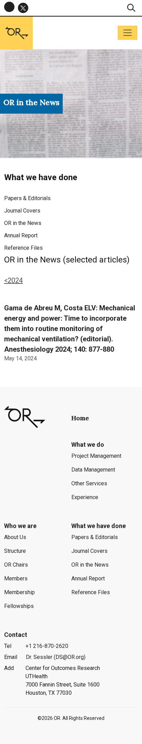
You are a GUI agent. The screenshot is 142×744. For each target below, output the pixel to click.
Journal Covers (22, 210)
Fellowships (19, 606)
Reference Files (23, 248)
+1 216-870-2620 (47, 646)
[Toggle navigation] (127, 33)
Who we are (20, 525)
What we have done (98, 525)
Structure (15, 551)
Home (80, 418)
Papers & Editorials (27, 198)
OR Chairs (16, 564)
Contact (15, 634)
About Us (15, 537)
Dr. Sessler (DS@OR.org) (55, 657)
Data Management (93, 469)
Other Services (89, 483)
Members (16, 578)
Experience (84, 497)
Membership (19, 592)
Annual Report (21, 235)
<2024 (13, 280)
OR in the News (22, 223)
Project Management (96, 456)
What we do (87, 444)
